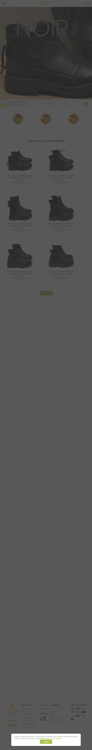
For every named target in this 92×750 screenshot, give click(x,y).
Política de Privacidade (54, 738)
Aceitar (46, 741)
